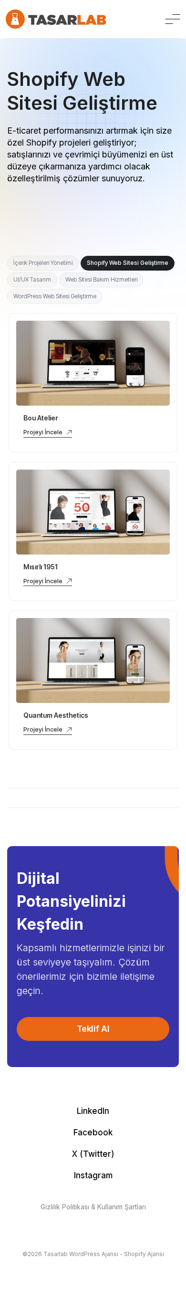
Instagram (93, 1175)
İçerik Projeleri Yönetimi (42, 262)
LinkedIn (93, 1111)
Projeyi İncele (42, 432)
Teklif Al (93, 1029)
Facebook (93, 1132)
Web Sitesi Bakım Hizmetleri (101, 279)
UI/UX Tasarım (32, 279)
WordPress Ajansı (93, 1254)
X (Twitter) (93, 1154)
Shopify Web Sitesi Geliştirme (127, 262)
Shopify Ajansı (144, 1254)
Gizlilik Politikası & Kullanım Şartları (93, 1207)
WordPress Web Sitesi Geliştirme (54, 296)
